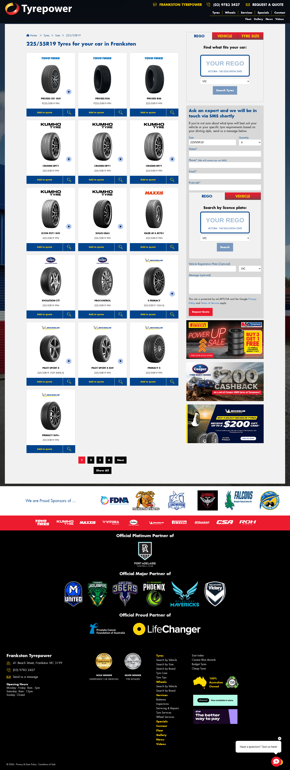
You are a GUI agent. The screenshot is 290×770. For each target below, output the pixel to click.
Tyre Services (163, 712)
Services (246, 12)
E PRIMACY (154, 300)
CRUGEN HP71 (51, 166)
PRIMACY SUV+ (51, 435)
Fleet (248, 19)
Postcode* (195, 182)
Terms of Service (210, 303)
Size (191, 137)
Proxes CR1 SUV (51, 98)
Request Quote (200, 311)
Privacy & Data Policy (26, 764)
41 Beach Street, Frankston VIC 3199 (37, 663)
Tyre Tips (161, 677)
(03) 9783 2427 (226, 5)
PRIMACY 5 (154, 368)
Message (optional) (200, 275)
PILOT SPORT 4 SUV (102, 368)
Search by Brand (165, 668)
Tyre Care (161, 673)
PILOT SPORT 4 (50, 368)
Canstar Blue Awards (204, 660)
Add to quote (44, 112)
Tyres (216, 12)
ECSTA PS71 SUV (50, 233)
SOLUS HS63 (102, 233)
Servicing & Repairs (167, 708)
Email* (193, 171)
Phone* (208, 160)
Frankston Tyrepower (180, 5)
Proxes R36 (102, 98)
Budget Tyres (199, 664)
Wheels (230, 12)
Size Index (198, 655)
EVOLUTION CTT (51, 300)
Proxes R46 (154, 98)
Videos (279, 19)
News (269, 19)
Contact (279, 12)
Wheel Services (165, 717)
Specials (263, 12)
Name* (193, 149)
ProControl (102, 300)
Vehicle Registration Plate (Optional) (209, 264)
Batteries (161, 699)
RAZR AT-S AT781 (154, 233)
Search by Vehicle (166, 660)
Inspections (162, 704)
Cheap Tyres (199, 668)
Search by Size (165, 664)
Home (33, 35)
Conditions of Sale (47, 764)
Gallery (258, 19)
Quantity (244, 137)
